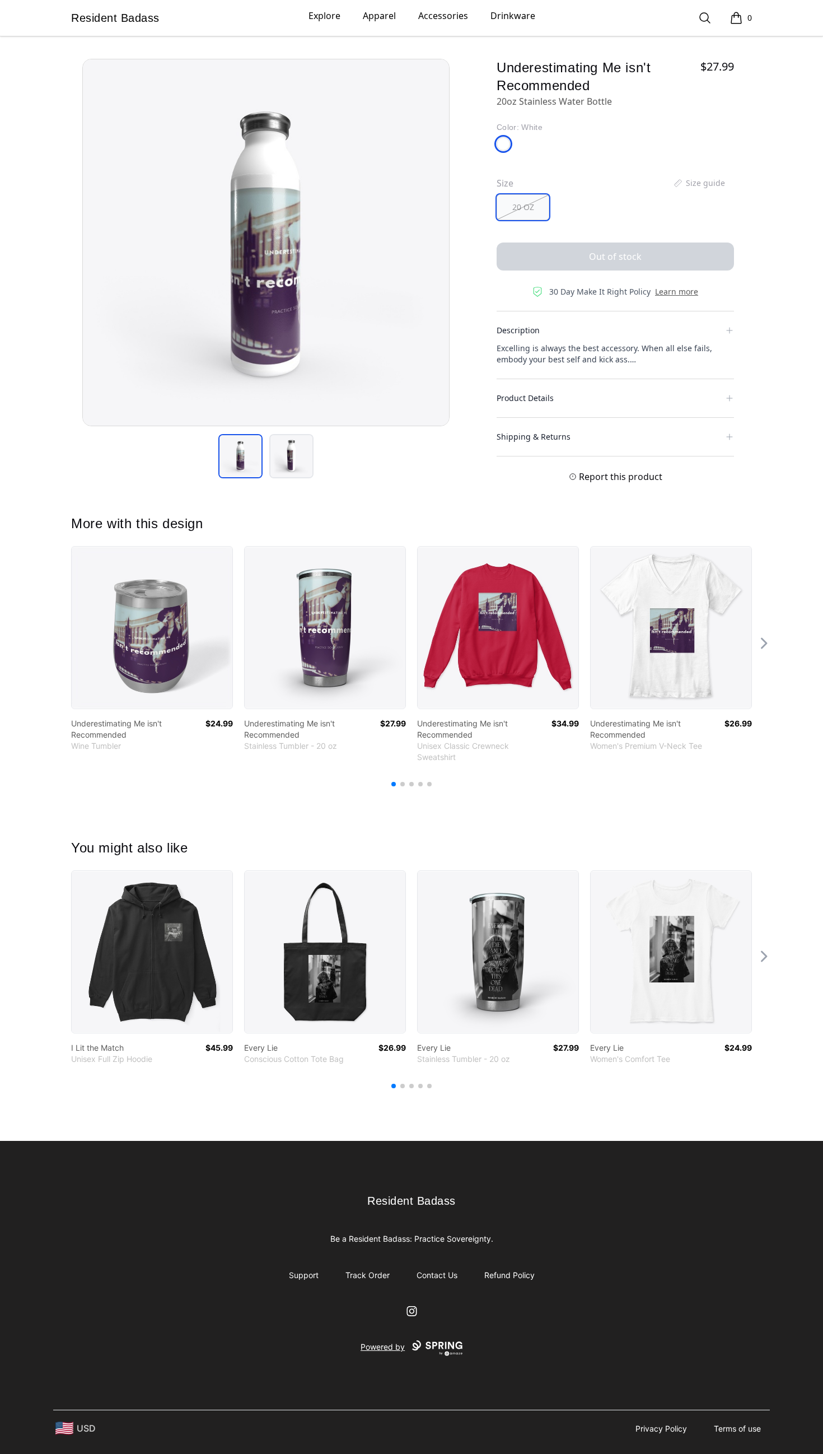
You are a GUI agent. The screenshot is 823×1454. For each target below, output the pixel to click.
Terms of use (737, 1428)
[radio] (523, 207)
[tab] (240, 456)
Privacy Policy (661, 1428)
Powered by (383, 1347)
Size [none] (505, 183)
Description (518, 330)
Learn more (676, 291)
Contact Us (437, 1275)
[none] (698, 183)
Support (304, 1275)
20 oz (523, 207)
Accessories (443, 16)
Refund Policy (509, 1275)
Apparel (379, 16)
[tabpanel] (266, 242)
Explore (324, 16)
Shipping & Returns (534, 436)
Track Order (367, 1275)
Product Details (525, 398)
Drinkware (512, 16)
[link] (152, 628)
